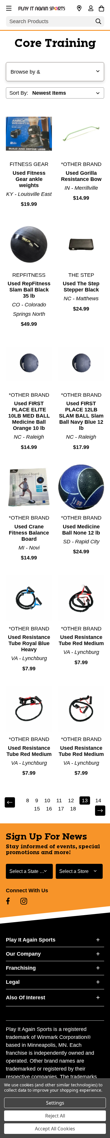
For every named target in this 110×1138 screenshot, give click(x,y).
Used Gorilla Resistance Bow (81, 176)
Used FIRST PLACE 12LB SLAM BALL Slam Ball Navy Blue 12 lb (81, 416)
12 (71, 800)
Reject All (55, 1115)
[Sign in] (90, 8)
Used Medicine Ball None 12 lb (81, 530)
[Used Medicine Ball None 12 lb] (81, 487)
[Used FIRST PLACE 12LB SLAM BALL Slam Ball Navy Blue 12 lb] (81, 364)
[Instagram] (23, 901)
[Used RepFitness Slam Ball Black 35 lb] (29, 244)
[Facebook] (7, 901)
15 (37, 809)
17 (61, 809)
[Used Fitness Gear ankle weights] (29, 134)
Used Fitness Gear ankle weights (29, 179)
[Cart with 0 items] (101, 7)
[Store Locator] (79, 8)
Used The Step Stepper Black (81, 287)
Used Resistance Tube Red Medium (81, 640)
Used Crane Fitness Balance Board (29, 533)
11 (59, 800)
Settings (55, 1103)
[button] (8, 7)
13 (85, 800)
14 (98, 800)
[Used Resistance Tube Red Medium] (81, 598)
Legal (13, 982)
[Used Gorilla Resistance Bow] (81, 134)
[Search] (98, 23)
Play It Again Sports (30, 940)
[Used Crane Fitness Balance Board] (29, 487)
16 (49, 809)
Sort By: (18, 93)
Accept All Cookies (55, 1128)
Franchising (21, 968)
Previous (13, 803)
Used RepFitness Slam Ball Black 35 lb (29, 290)
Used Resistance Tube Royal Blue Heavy (29, 643)
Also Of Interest (25, 997)
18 (73, 809)
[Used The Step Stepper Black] (81, 244)
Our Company (23, 954)
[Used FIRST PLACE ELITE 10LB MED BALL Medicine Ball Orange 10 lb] (29, 364)
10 (47, 800)
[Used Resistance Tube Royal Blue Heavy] (29, 598)
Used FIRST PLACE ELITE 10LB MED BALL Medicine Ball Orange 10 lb (29, 416)
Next (96, 811)
